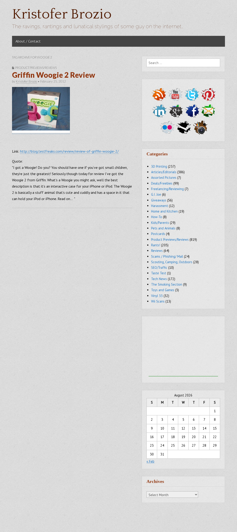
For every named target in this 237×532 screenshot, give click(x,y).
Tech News (159, 279)
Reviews (157, 250)
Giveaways (158, 200)
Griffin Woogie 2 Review (53, 74)
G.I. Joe (156, 194)
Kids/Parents (160, 222)
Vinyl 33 (157, 296)
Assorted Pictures (163, 177)
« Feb (150, 461)
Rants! (155, 245)
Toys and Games (162, 290)
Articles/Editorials (163, 172)
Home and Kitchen (164, 211)
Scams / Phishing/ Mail (167, 256)
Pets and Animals (163, 228)
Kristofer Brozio (62, 14)
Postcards (158, 234)
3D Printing (159, 166)
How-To (156, 217)
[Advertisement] (183, 347)
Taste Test (158, 273)
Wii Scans (158, 301)
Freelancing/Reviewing (167, 189)
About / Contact (28, 41)
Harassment (159, 206)
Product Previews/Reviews (36, 68)
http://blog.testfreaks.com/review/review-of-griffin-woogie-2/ (69, 151)
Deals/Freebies (161, 183)
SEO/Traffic (159, 267)
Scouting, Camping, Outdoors (171, 262)
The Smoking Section (166, 284)
